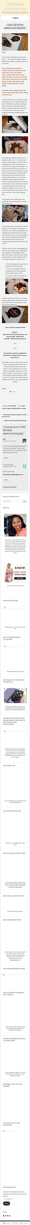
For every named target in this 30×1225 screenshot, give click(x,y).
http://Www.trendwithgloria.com (13, 474)
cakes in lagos (6, 408)
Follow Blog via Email (9, 1187)
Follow (6, 1203)
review (24, 408)
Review (14, 406)
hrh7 (4, 439)
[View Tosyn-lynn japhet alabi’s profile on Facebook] (3, 1216)
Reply (6, 457)
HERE (23, 327)
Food (9, 406)
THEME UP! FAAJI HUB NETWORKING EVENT (15, 420)
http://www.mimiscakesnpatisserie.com (15, 334)
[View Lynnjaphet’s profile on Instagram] (7, 1216)
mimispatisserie (16, 408)
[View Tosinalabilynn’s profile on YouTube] (9, 1216)
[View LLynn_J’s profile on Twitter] (5, 1216)
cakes (23, 406)
